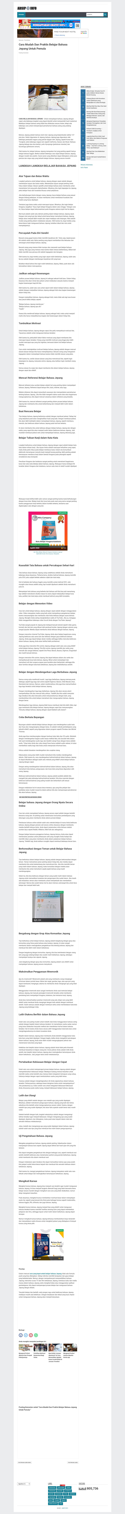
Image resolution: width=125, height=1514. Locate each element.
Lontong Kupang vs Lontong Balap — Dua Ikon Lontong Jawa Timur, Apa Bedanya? (96, 146)
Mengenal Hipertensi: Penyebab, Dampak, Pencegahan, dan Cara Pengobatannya (96, 123)
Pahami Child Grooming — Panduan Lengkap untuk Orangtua (94, 130)
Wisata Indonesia (87, 165)
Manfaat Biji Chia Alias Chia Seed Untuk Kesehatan (96, 107)
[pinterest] (31, 1335)
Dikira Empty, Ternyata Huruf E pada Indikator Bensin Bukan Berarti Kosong (96, 93)
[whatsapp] (36, 1335)
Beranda (21, 14)
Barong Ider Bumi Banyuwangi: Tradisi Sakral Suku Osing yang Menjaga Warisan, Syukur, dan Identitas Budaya (96, 114)
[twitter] (26, 1335)
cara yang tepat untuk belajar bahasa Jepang (46, 1274)
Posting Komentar (23, 53)
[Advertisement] (48, 69)
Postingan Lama (73, 1462)
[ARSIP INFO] (27, 8)
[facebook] (21, 1335)
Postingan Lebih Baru (24, 1462)
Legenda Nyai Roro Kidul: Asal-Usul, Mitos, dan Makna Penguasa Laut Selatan (97, 138)
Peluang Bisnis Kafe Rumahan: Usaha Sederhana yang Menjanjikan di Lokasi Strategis (96, 100)
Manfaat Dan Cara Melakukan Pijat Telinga (96, 152)
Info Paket (84, 167)
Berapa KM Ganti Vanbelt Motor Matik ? (96, 158)
